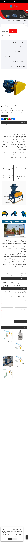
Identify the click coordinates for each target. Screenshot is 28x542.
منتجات (23, 20)
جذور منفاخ (19, 20)
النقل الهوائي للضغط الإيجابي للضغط (7, 341)
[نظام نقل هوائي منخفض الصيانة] (20, 347)
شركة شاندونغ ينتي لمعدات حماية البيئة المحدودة (17, 240)
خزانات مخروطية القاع (20, 341)
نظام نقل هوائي (13, 20)
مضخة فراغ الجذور (21, 47)
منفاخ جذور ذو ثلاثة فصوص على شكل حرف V (15, 56)
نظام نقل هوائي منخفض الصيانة (19, 353)
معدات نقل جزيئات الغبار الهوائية (19, 366)
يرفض (14, 538)
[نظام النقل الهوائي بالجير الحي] (7, 373)
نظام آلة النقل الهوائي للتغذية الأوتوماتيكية (7, 366)
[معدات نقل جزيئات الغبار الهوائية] (20, 360)
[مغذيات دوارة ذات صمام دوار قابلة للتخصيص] (14, 86)
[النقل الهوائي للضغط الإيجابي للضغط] (7, 334)
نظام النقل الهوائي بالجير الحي (7, 379)
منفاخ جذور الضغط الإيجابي (19, 42)
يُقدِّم (20, 322)
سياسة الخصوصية (12, 536)
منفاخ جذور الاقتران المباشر (19, 51)
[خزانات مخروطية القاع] (20, 334)
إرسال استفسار (4, 115)
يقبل (10, 538)
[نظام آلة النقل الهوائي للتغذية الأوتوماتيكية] (7, 360)
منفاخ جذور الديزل (21, 66)
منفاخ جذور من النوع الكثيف (19, 61)
